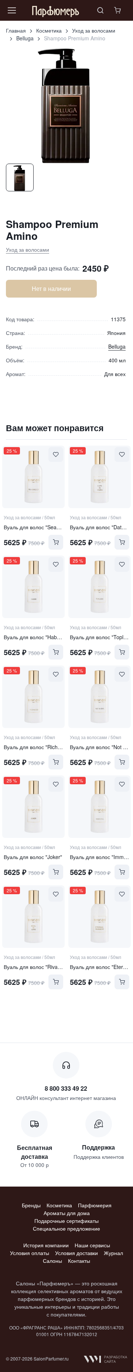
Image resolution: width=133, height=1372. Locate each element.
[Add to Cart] (55, 542)
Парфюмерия (95, 1205)
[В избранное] (55, 454)
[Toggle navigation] (11, 10)
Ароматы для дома (67, 1213)
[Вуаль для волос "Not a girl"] (99, 696)
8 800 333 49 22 (66, 1088)
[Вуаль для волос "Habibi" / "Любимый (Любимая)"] (33, 587)
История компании (46, 1245)
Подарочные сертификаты (66, 1220)
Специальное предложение (66, 1228)
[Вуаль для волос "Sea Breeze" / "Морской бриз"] (33, 477)
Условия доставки (76, 1253)
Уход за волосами (93, 30)
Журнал (113, 1253)
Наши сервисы (92, 1245)
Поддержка (98, 1147)
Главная (16, 30)
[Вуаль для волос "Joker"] (33, 806)
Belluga (25, 38)
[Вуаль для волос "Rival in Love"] (33, 916)
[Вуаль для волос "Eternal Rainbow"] (99, 916)
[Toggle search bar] (100, 10)
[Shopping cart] (118, 10)
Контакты (79, 1260)
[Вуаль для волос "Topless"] (99, 587)
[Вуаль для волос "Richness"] (33, 696)
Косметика (49, 30)
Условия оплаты (29, 1253)
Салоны (52, 1260)
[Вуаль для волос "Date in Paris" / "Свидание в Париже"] (99, 477)
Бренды (31, 1205)
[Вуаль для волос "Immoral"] (99, 806)
